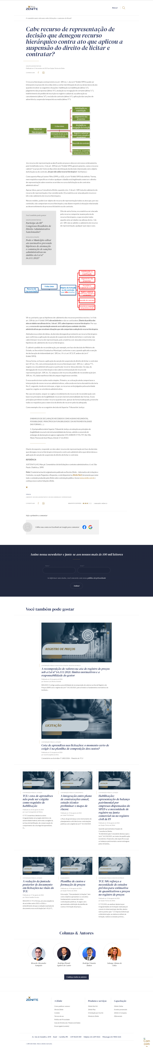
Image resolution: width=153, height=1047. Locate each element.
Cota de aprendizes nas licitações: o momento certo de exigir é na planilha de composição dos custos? (75, 747)
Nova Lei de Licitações (61, 665)
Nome (47, 566)
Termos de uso (59, 1016)
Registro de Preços (75, 665)
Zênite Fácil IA (93, 1006)
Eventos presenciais (120, 1009)
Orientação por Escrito (95, 1013)
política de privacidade (97, 578)
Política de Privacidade (62, 1019)
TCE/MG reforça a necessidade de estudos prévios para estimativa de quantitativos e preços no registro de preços (114, 888)
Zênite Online (118, 1006)
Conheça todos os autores (76, 977)
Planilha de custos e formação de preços (73, 883)
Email (81, 566)
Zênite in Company (120, 1013)
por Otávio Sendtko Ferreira (31, 897)
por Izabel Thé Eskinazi (67, 815)
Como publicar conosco (62, 1006)
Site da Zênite (58, 1009)
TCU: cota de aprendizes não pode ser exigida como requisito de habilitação (38, 800)
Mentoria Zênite (93, 1016)
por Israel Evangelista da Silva (50, 755)
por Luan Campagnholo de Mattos (33, 812)
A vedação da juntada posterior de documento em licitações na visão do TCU (38, 886)
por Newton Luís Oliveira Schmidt (51, 681)
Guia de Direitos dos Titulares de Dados (67, 1023)
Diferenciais (118, 1016)
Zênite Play (92, 1009)
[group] (38, 955)
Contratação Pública (48, 665)
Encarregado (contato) (61, 1026)
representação (66, 497)
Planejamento (78, 792)
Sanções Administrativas (33, 66)
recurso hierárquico (55, 497)
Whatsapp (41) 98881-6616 (111, 1037)
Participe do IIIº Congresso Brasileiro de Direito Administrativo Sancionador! (38, 227)
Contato (57, 1013)
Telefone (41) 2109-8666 (91, 1037)
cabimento (29, 497)
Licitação (58, 742)
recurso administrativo (40, 497)
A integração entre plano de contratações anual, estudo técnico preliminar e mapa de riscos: (76, 802)
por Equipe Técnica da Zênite (56, 68)
